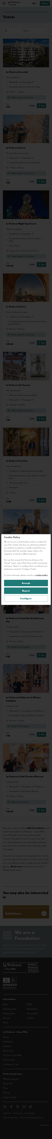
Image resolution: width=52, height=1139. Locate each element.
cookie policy (41, 575)
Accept (26, 583)
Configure (26, 598)
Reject (26, 590)
